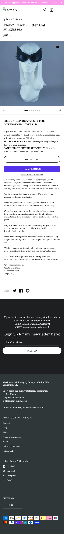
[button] (60, 110)
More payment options (32, 174)
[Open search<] (45, 9)
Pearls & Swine (14, 19)
